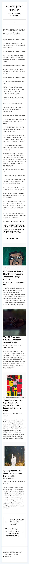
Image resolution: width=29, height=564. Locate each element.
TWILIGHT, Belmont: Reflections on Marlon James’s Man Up (12, 339)
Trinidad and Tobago (19, 226)
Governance (16, 229)
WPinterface (7, 556)
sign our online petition (15, 221)
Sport (10, 226)
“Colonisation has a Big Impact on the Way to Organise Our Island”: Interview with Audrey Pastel (12, 405)
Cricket (10, 229)
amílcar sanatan (8, 347)
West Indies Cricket (15, 232)
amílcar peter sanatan (14, 8)
